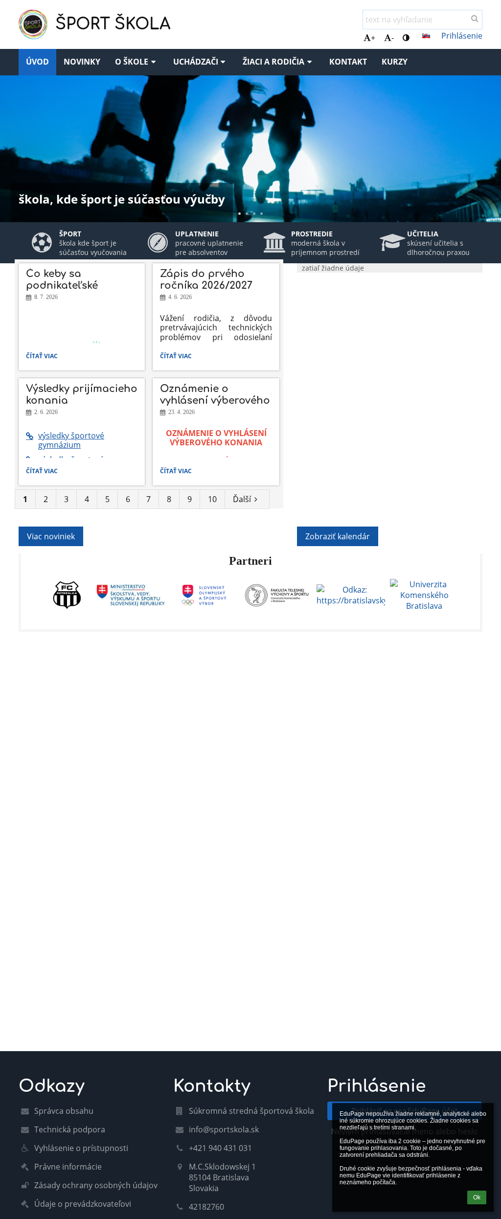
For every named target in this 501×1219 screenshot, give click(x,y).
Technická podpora (69, 1129)
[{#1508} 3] (204, 595)
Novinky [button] (82, 61)
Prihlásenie (461, 35)
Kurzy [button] (395, 61)
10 (212, 499)
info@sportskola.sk (224, 1129)
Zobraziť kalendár (337, 536)
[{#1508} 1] (67, 595)
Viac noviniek (51, 536)
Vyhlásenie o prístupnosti (81, 1148)
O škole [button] (131, 61)
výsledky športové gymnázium (71, 440)
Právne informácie (68, 1166)
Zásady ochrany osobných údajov (96, 1185)
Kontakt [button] (348, 61)
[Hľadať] (474, 18)
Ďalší (242, 499)
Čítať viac (44, 357)
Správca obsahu (63, 1110)
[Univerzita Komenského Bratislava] (424, 595)
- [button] (392, 37)
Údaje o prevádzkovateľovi (82, 1203)
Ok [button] (476, 1197)
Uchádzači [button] (195, 61)
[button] (406, 38)
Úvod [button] (37, 61)
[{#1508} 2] (130, 595)
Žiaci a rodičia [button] (273, 61)
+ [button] (373, 37)
